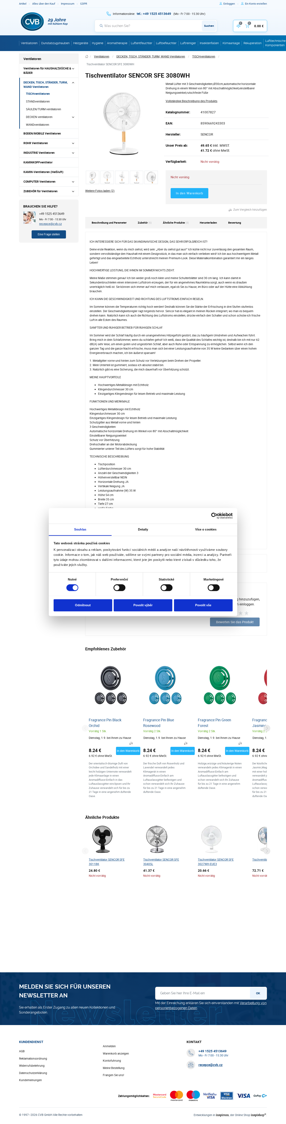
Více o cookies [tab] (205, 529)
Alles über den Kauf (43, 3)
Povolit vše (203, 605)
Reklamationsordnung (33, 1058)
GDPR (83, 3)
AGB (22, 1051)
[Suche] (101, 25)
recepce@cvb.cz (50, 224)
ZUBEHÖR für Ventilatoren (40, 191)
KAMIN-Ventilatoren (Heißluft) (43, 172)
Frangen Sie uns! (113, 1075)
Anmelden (109, 1046)
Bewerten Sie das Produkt (235, 622)
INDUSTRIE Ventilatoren (39, 153)
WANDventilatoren (37, 125)
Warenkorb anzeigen (116, 1053)
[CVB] (44, 21)
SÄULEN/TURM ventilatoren (43, 109)
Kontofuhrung (112, 1060)
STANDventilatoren (38, 101)
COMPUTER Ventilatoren (39, 181)
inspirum (222, 1115)
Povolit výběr (143, 605)
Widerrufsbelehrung (32, 1066)
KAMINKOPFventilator (38, 162)
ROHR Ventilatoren (35, 143)
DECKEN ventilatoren (39, 117)
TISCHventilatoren (38, 94)
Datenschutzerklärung (33, 1073)
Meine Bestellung (114, 1068)
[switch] (119, 587)
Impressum (67, 3)
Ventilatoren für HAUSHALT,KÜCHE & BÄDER (47, 71)
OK (258, 993)
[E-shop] (87, 56)
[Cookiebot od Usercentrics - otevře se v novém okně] (214, 516)
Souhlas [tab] (80, 529)
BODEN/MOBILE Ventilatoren (42, 133)
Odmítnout (83, 605)
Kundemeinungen (30, 1080)
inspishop (258, 1115)
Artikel (22, 3)
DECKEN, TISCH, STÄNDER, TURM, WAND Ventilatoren (45, 85)
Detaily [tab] (143, 529)
